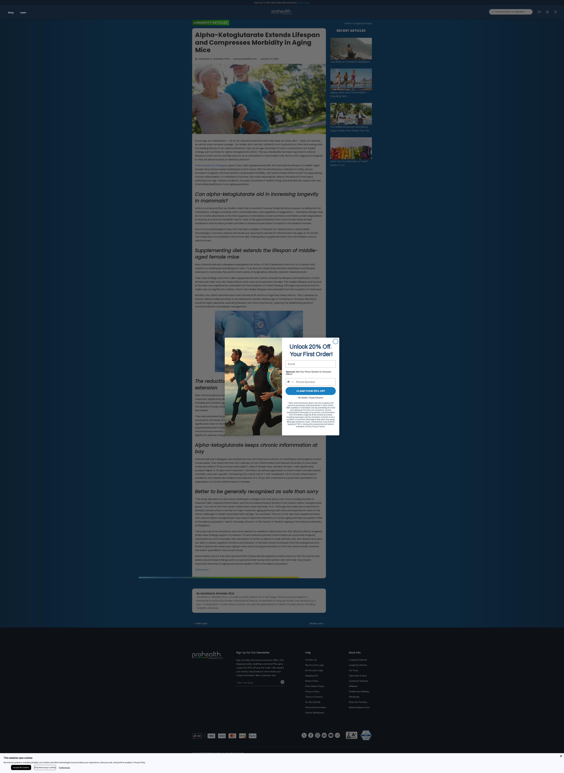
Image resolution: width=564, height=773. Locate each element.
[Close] (561, 756)
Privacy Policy (139, 762)
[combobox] (290, 381)
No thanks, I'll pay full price (310, 397)
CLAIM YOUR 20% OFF (310, 391)
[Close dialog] (335, 341)
